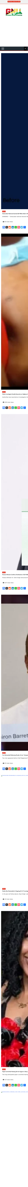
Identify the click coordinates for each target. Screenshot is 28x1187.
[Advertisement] (14, 33)
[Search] (25, 48)
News (4, 211)
